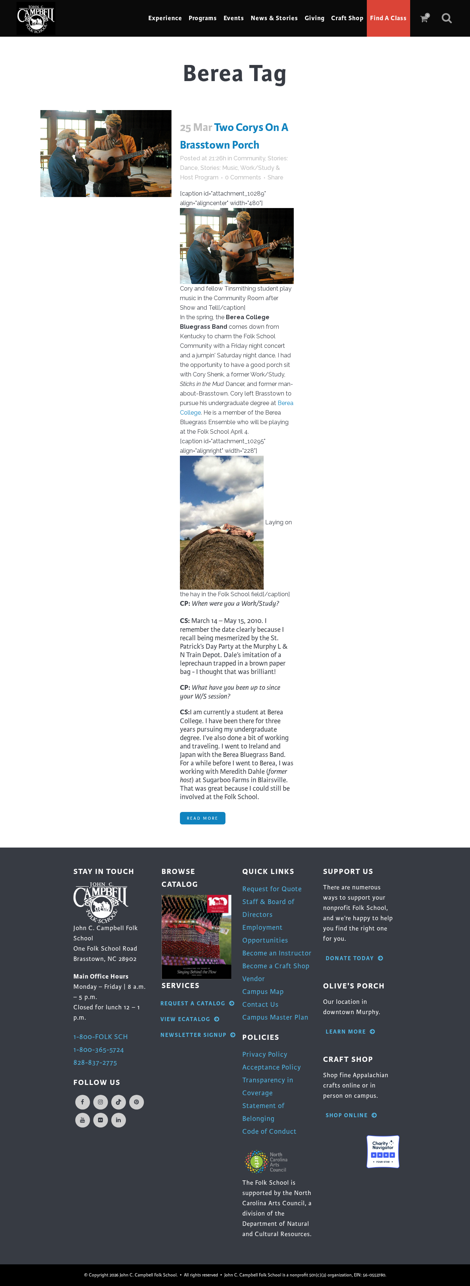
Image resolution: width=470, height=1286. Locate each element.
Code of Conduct (269, 1131)
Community (249, 158)
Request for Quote (272, 889)
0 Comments (243, 177)
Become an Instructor (277, 953)
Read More (202, 818)
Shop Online (347, 1115)
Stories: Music (219, 167)
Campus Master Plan (275, 1017)
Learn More (346, 1031)
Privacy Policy (265, 1054)
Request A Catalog (192, 1003)
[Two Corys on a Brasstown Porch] (105, 153)
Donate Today (350, 958)
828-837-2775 (95, 1062)
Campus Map (263, 991)
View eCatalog (185, 1019)
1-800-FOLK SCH (100, 1036)
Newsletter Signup (193, 1035)
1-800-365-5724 (98, 1049)
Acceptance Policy (271, 1067)
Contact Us (260, 1004)
